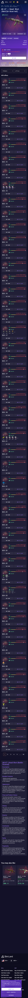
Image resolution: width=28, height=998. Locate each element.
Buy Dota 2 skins (19, 973)
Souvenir (16, 38)
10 (23, 754)
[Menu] (25, 2)
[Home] (2, 2)
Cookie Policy (6, 983)
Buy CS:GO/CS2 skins (20, 970)
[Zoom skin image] (3, 82)
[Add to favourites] (25, 15)
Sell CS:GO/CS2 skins (7, 970)
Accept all (11, 989)
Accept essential (11, 992)
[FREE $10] (17, 2)
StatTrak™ (9, 38)
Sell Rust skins (5, 975)
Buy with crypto (19, 977)
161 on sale (12, 64)
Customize (11, 995)
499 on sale (21, 64)
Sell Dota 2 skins (5, 973)
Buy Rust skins (18, 975)
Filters (5, 71)
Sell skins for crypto (6, 977)
